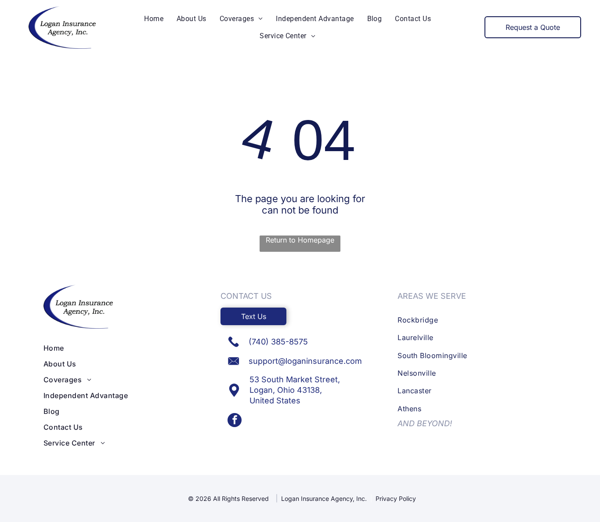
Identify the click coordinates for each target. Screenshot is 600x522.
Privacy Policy (396, 498)
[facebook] (235, 421)
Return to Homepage (300, 240)
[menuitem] (153, 18)
